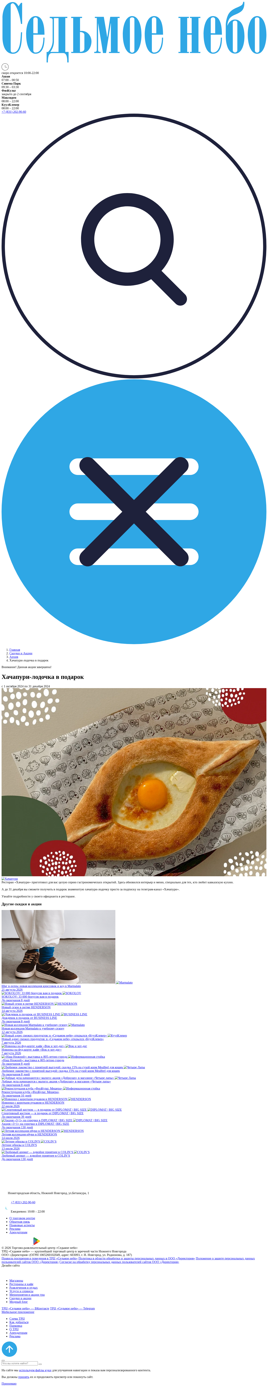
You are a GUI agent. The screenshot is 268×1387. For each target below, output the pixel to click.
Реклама (14, 1228)
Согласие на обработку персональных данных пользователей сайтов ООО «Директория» (119, 1262)
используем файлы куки (35, 1370)
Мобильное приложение (18, 1312)
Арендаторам (18, 1232)
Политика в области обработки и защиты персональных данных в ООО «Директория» (136, 1258)
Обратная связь (19, 1221)
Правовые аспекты (22, 1225)
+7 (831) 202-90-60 (23, 1202)
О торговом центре (22, 1218)
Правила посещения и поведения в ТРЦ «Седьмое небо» (40, 1258)
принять (23, 1377)
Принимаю (9, 1383)
